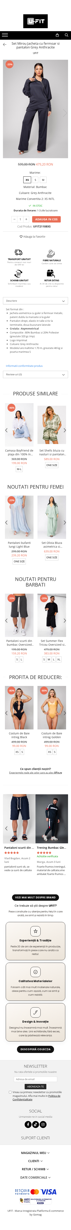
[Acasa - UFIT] (35, 21)
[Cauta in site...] (66, 35)
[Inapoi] (3, 44)
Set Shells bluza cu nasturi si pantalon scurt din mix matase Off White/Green (52, 452)
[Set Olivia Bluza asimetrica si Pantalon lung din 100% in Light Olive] (51, 517)
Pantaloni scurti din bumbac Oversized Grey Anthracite (19, 642)
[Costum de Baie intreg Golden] (51, 707)
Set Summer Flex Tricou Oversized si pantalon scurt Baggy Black (52, 642)
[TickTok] (35, 1124)
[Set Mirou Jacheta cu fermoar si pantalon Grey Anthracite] (35, 109)
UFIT (35, 53)
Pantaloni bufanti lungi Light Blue (19, 544)
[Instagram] (43, 1124)
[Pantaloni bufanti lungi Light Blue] (19, 517)
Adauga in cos (46, 219)
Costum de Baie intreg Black (19, 735)
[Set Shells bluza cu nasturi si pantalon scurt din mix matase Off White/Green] (51, 425)
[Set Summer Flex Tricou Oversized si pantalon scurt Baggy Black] (51, 615)
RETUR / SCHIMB (34, 1169)
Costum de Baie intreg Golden (51, 735)
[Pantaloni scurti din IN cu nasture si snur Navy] (19, 819)
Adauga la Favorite (33, 236)
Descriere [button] (11, 300)
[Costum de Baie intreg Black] (19, 707)
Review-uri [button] (14, 374)
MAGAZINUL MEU (34, 1153)
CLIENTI (34, 1161)
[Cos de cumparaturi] (57, 35)
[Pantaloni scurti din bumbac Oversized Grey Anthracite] (19, 615)
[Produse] (5, 36)
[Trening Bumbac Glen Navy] (52, 819)
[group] (35, 109)
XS (27, 180)
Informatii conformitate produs (24, 366)
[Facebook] (28, 1124)
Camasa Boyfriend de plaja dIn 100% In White (19, 452)
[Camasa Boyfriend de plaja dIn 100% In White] (19, 424)
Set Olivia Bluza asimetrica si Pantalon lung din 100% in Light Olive (51, 544)
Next (65, 113)
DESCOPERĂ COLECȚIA (35, 1049)
